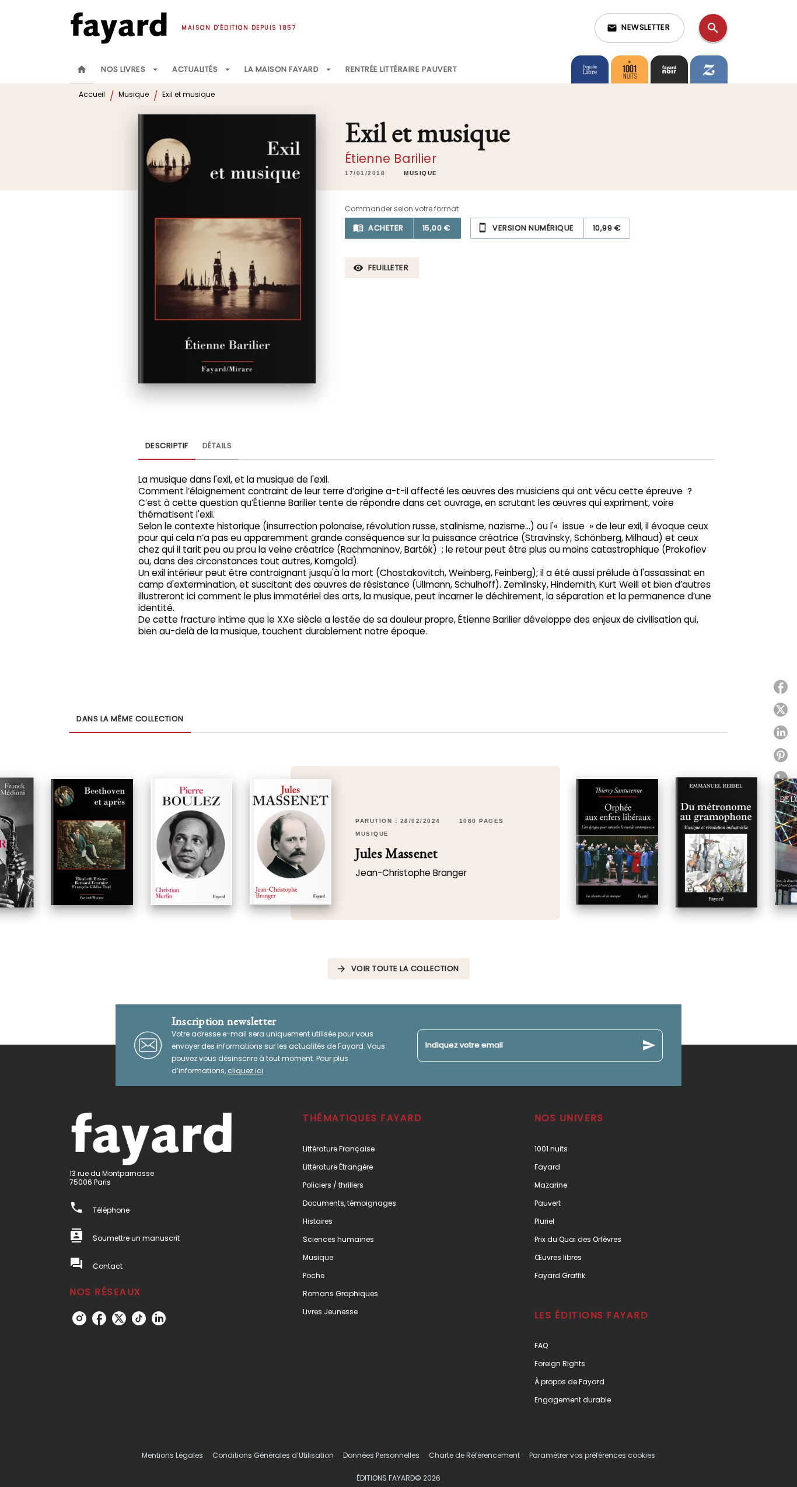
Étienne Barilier (390, 158)
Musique (133, 94)
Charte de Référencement (474, 1455)
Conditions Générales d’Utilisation (273, 1455)
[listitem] (79, 1318)
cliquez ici (245, 1071)
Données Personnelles (381, 1455)
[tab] (81, 69)
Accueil (92, 94)
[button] (639, 28)
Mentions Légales (172, 1455)
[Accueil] (118, 27)
